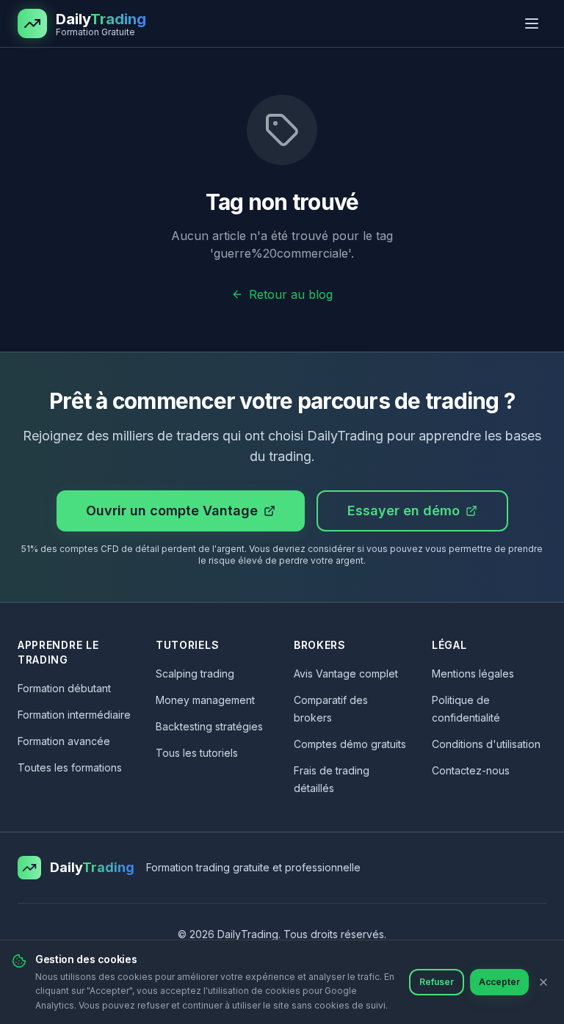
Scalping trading (195, 673)
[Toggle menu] (531, 23)
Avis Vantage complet (346, 673)
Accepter (499, 981)
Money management (205, 700)
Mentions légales (473, 673)
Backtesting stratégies (209, 726)
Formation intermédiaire (74, 714)
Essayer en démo (403, 510)
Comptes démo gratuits (350, 744)
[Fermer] (543, 982)
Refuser (436, 981)
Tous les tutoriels (197, 753)
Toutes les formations (70, 767)
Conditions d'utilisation (486, 744)
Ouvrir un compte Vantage (172, 510)
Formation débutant (64, 688)
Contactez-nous (471, 770)
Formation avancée (64, 741)
